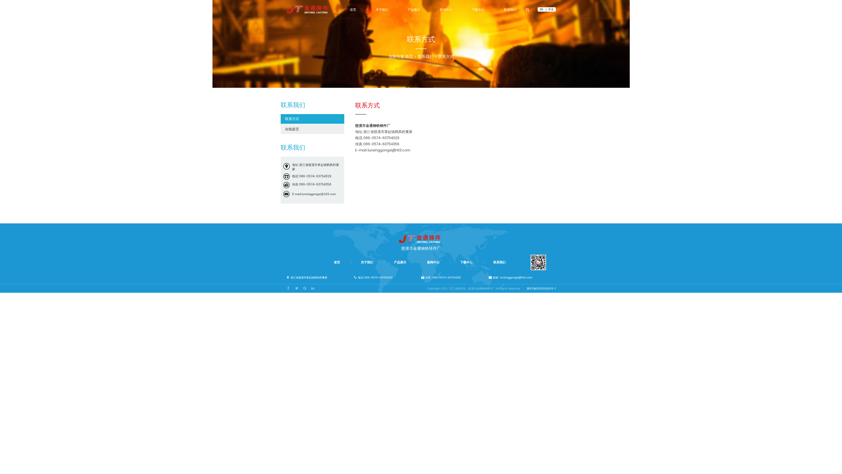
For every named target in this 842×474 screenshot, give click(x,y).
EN (541, 9)
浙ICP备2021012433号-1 (541, 289)
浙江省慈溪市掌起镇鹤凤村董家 (309, 278)
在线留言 (292, 129)
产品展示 (414, 10)
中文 (551, 9)
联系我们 (510, 10)
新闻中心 (446, 10)
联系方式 (446, 57)
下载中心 (478, 10)
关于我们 (382, 10)
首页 (353, 10)
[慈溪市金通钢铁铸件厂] (308, 9)
